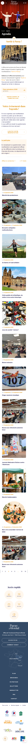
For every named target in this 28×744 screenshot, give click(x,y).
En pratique (14, 682)
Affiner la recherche (8, 161)
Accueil (3, 30)
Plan (14, 673)
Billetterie (14, 686)
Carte (24, 161)
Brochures (14, 677)
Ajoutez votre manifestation (13, 132)
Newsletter (14, 690)
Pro (14, 694)
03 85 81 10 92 (12, 640)
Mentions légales (15, 705)
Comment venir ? (13, 644)
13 (25, 571)
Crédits (24, 705)
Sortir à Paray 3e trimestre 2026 (13, 97)
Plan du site (5, 705)
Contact (14, 698)
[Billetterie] (25, 3)
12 (21, 571)
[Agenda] (23, 3)
